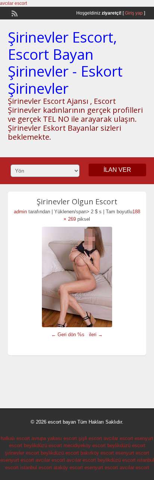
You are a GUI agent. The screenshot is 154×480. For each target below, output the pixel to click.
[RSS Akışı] (14, 13)
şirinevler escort (22, 453)
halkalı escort (15, 438)
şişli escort (90, 438)
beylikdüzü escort (43, 445)
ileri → (96, 334)
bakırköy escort (97, 453)
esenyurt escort (132, 453)
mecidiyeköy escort (85, 445)
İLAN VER (117, 170)
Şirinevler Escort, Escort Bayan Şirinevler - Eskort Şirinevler (65, 62)
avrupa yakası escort (54, 438)
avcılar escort (13, 3)
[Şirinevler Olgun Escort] (77, 277)
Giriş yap (134, 13)
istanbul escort (36, 467)
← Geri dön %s (67, 334)
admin (20, 211)
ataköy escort (68, 467)
